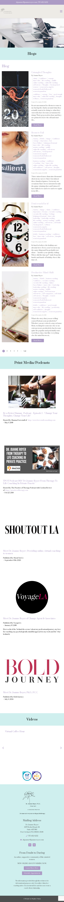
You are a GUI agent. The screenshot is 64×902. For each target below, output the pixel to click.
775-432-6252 (43, 2)
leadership (36, 218)
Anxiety (35, 139)
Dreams (44, 212)
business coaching (39, 161)
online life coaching (51, 83)
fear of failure (37, 143)
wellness (36, 99)
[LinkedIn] (34, 844)
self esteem (36, 85)
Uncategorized (55, 85)
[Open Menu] (61, 11)
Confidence (42, 78)
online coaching (38, 83)
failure (51, 283)
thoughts (59, 96)
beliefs (35, 234)
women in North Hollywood (42, 89)
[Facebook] (29, 844)
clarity (35, 78)
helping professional (50, 143)
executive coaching (55, 212)
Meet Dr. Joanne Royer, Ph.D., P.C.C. (20, 692)
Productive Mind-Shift (42, 272)
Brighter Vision (36, 899)
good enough (58, 94)
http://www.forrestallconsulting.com (41, 420)
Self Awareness (50, 291)
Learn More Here (32, 868)
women (35, 87)
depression (44, 141)
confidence (36, 94)
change (48, 139)
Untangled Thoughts (41, 72)
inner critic (36, 81)
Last (25, 351)
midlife (54, 81)
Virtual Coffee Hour (15, 731)
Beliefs (42, 139)
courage (51, 78)
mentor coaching (38, 147)
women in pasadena (39, 91)
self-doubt (57, 223)
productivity (56, 307)
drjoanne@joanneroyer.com (26, 2)
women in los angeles (47, 87)
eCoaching (36, 163)
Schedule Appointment (32, 873)
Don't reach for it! (40, 203)
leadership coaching (48, 218)
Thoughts (45, 85)
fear (50, 94)
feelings (51, 214)
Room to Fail (37, 132)
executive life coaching (40, 214)
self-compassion (47, 294)
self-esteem (37, 152)
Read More (38, 125)
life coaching (46, 81)
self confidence (38, 167)
